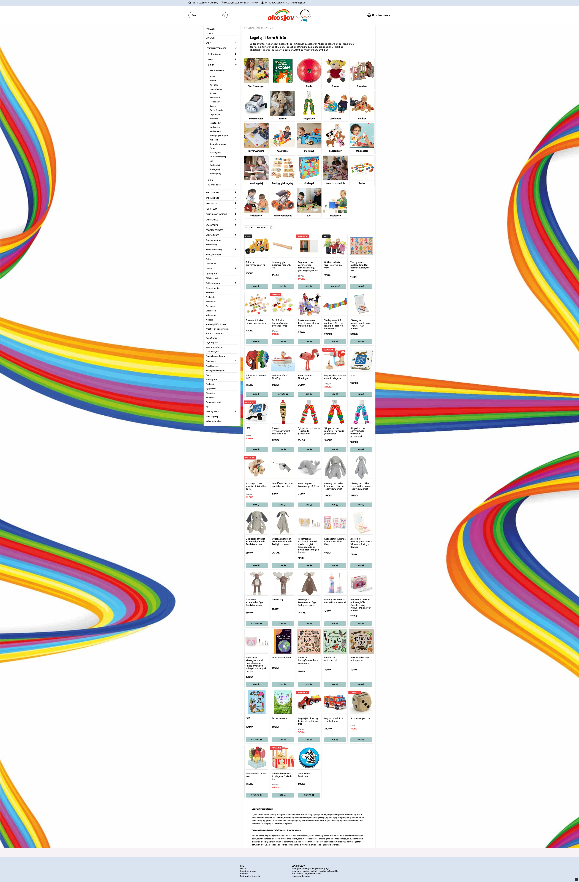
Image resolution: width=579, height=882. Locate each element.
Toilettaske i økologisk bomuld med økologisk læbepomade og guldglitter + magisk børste (308, 545)
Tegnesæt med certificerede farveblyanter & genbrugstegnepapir (308, 266)
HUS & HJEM (211, 209)
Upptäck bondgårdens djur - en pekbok (308, 660)
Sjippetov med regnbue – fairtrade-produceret (334, 431)
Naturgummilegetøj (215, 370)
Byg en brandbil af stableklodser (333, 720)
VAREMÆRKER (212, 235)
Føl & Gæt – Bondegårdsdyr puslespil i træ (280, 323)
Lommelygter (216, 89)
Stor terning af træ (360, 718)
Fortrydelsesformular (250, 876)
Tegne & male (212, 411)
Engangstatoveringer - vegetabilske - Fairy (335, 541)
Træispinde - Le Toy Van (256, 775)
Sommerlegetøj (213, 402)
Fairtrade (210, 292)
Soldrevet (210, 397)
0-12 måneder (214, 54)
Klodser (213, 106)
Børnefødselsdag (214, 249)
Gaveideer (211, 306)
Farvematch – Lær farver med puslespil (256, 321)
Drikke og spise (213, 283)
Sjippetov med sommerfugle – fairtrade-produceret (358, 432)
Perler (212, 148)
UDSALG (209, 33)
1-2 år (210, 59)
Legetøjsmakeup (214, 347)
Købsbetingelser (214, 421)
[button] (379, 15)
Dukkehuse (211, 263)
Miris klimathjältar (281, 657)
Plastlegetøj (211, 379)
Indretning (211, 315)
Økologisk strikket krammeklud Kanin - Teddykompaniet (360, 486)
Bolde (212, 76)
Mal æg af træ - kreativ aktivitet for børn (256, 486)
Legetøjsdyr (215, 123)
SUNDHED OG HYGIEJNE (216, 214)
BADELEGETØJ (212, 198)
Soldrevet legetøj (218, 157)
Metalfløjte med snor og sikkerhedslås (282, 485)
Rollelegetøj (215, 152)
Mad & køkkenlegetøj (216, 356)
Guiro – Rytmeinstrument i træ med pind (281, 431)
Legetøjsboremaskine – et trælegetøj (335, 377)
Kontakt (244, 873)
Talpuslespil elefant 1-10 (256, 377)
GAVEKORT (211, 38)
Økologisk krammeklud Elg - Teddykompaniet (307, 602)
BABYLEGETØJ (212, 192)
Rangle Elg (277, 599)
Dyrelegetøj (211, 273)
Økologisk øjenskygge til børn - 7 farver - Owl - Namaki (361, 324)
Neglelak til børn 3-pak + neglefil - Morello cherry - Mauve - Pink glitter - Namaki (361, 605)
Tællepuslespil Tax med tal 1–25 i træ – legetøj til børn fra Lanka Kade (334, 324)
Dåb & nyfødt (212, 278)
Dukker (213, 81)
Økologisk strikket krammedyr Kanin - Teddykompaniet (334, 486)
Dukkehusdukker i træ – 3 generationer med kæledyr (308, 323)
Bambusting (211, 244)
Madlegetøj (215, 127)
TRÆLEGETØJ (212, 203)
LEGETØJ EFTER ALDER (216, 48)
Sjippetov (210, 393)
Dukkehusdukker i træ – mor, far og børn (333, 265)
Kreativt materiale (218, 144)
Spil (211, 161)
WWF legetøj (212, 416)
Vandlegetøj (215, 173)
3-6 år (211, 65)
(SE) (352, 375)
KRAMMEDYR (212, 225)
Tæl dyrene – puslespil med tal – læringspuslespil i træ (360, 266)
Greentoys (211, 310)
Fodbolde (210, 297)
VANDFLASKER (212, 220)
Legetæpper (212, 342)
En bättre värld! (280, 718)
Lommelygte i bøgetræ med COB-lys (282, 265)
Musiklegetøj (215, 131)
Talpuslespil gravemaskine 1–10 (256, 263)
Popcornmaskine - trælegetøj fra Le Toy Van (283, 776)
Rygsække (211, 388)
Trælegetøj (215, 165)
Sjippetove (215, 97)
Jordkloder (215, 102)
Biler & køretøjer (217, 70)
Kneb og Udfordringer (216, 324)
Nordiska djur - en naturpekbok (359, 659)
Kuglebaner (215, 114)
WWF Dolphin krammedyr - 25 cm (308, 485)
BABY (208, 43)
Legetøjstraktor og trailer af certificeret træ (308, 721)
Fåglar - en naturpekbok (331, 659)
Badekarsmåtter (213, 240)
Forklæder (210, 301)
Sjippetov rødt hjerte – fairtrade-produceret (309, 431)
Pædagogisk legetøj (219, 135)
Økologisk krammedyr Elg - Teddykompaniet (254, 602)
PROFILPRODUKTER (214, 230)
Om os (243, 868)
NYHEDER (210, 29)
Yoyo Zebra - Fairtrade (305, 775)
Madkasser (211, 361)
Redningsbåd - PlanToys (279, 377)
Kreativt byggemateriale (217, 329)
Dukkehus (214, 85)
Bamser (213, 93)
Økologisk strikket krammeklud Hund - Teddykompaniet (282, 541)
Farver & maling (217, 110)
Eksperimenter (213, 288)
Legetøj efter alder (256, 28)
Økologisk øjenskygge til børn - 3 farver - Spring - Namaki (361, 542)
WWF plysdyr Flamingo (305, 377)
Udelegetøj (215, 169)
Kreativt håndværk (215, 333)
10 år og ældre (214, 185)
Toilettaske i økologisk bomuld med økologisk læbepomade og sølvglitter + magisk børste (256, 664)
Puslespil (214, 140)
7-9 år (211, 180)
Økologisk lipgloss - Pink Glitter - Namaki (335, 601)
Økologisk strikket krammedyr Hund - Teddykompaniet (255, 541)
